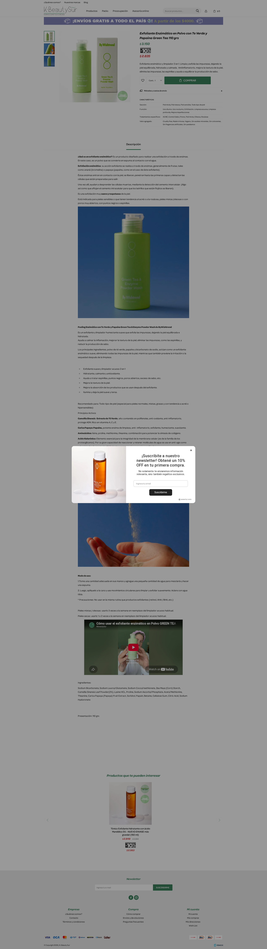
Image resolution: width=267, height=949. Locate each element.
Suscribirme (160, 492)
